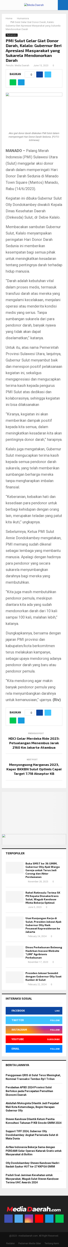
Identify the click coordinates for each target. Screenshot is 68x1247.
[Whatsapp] (59, 1219)
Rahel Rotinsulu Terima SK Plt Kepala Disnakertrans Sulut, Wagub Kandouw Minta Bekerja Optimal (43, 897)
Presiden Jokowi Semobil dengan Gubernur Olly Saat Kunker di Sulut (43, 976)
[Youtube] (39, 1219)
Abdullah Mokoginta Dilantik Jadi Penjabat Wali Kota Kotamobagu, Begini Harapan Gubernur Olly (32, 1107)
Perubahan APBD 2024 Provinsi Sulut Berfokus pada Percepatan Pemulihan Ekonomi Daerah (29, 1091)
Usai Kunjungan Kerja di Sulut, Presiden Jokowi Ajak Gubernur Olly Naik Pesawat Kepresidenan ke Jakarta (43, 925)
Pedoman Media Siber (29, 1243)
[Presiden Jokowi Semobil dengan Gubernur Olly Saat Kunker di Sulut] (15, 977)
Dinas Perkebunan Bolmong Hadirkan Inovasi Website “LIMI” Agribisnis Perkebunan (44, 952)
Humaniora (12, 35)
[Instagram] (29, 1219)
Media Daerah (22, 65)
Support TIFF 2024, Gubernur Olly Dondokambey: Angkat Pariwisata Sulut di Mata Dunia (32, 1135)
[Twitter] (19, 1219)
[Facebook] (8, 1219)
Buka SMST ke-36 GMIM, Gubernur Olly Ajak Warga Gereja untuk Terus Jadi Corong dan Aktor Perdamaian (43, 870)
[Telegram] (49, 1219)
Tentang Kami (52, 1243)
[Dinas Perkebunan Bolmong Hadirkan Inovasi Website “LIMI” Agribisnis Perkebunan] (15, 951)
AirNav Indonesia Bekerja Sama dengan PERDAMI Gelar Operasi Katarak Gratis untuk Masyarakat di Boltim (34, 1151)
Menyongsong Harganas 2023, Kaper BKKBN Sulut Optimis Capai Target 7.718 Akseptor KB (34, 769)
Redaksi (10, 1243)
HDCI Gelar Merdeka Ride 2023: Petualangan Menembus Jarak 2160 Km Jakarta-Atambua (34, 742)
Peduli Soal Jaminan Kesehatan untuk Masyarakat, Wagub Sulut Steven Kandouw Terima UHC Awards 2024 (32, 1179)
